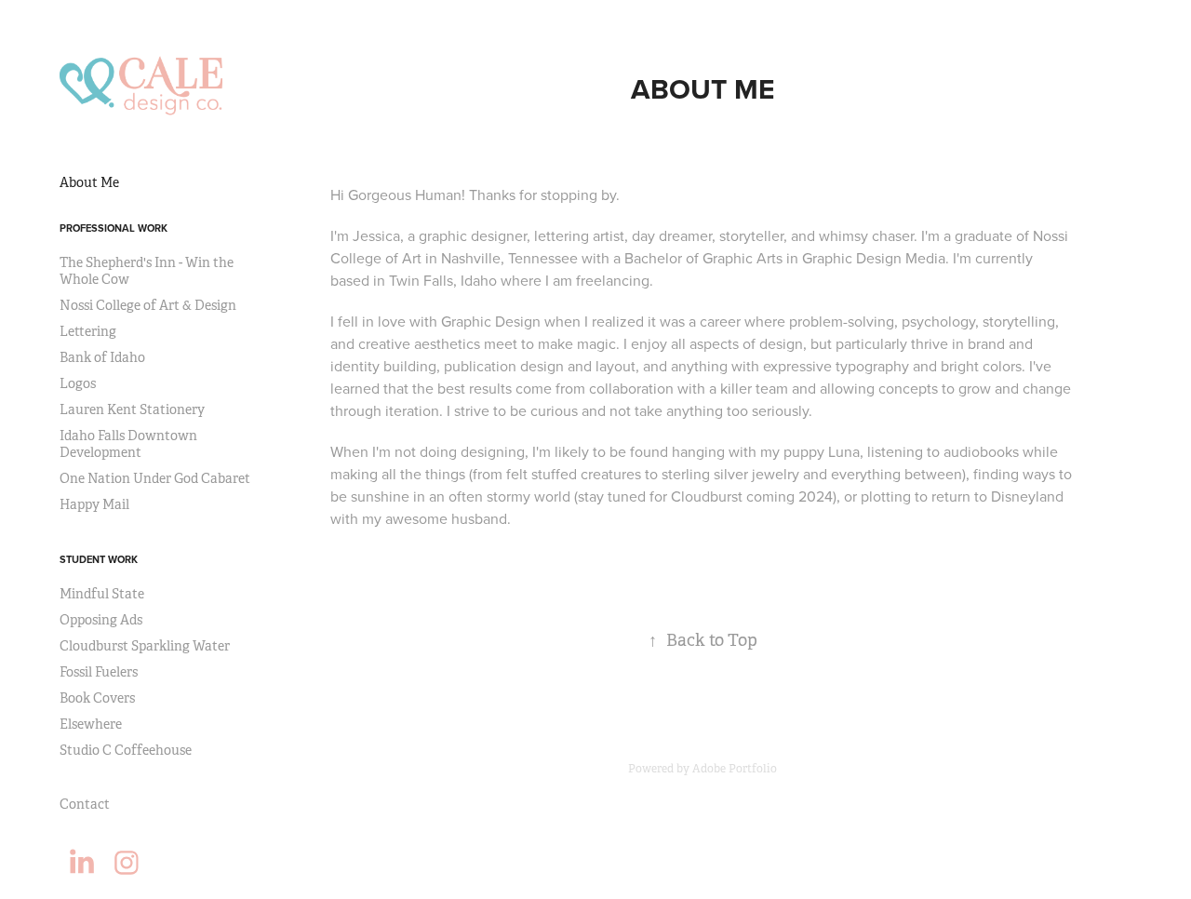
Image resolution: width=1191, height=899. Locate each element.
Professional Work (113, 228)
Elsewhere (91, 724)
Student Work (99, 559)
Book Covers (97, 698)
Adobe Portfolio (734, 768)
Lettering (88, 331)
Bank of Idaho (102, 357)
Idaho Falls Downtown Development (128, 444)
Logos (78, 383)
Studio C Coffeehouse (126, 750)
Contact (85, 804)
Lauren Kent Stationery (132, 409)
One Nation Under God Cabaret (155, 478)
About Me (89, 182)
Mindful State (102, 593)
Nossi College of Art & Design (148, 305)
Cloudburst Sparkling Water (145, 645)
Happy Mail (94, 504)
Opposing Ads (101, 619)
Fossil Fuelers (99, 672)
